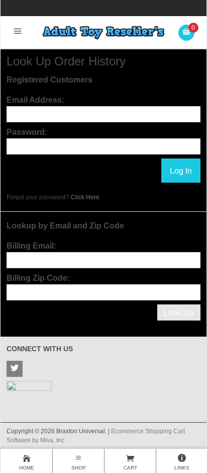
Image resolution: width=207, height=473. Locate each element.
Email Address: (35, 100)
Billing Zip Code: (38, 278)
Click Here (85, 197)
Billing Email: (31, 246)
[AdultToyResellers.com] (103, 32)
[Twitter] (15, 369)
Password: (27, 132)
